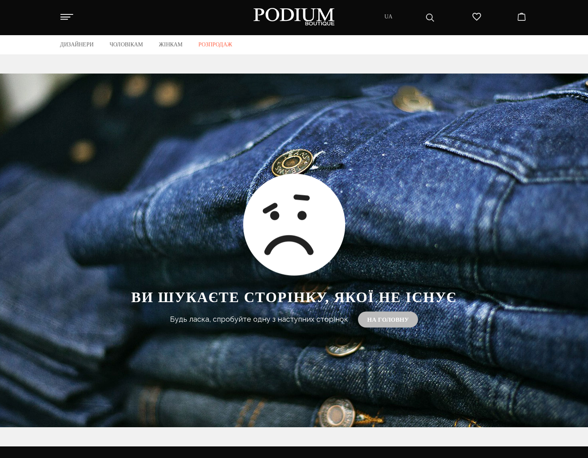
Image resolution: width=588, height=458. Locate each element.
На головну (388, 319)
